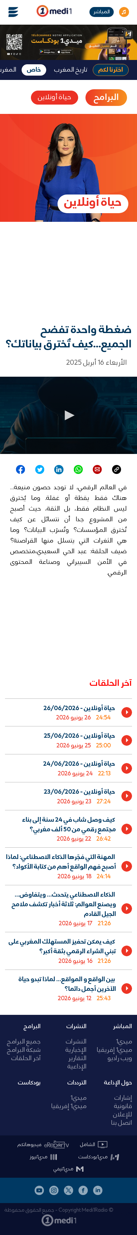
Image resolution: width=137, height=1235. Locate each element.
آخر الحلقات (26, 1058)
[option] (68, 712)
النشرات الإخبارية (76, 1046)
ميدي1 (124, 1042)
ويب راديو (119, 1058)
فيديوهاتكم (30, 1144)
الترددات (77, 1082)
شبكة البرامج (24, 1050)
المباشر (101, 12)
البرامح (106, 98)
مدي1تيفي (63, 1169)
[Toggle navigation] (9, 12)
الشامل (87, 1144)
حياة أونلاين (54, 97)
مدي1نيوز (39, 1157)
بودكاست (29, 1082)
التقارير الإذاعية (77, 1062)
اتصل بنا (121, 1123)
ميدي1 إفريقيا (114, 1050)
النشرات (76, 1026)
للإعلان (122, 1115)
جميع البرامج (24, 1042)
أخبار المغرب (129, 1209)
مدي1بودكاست (93, 1157)
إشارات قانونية (123, 1102)
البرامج (32, 1026)
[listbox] (68, 851)
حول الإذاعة (118, 1082)
